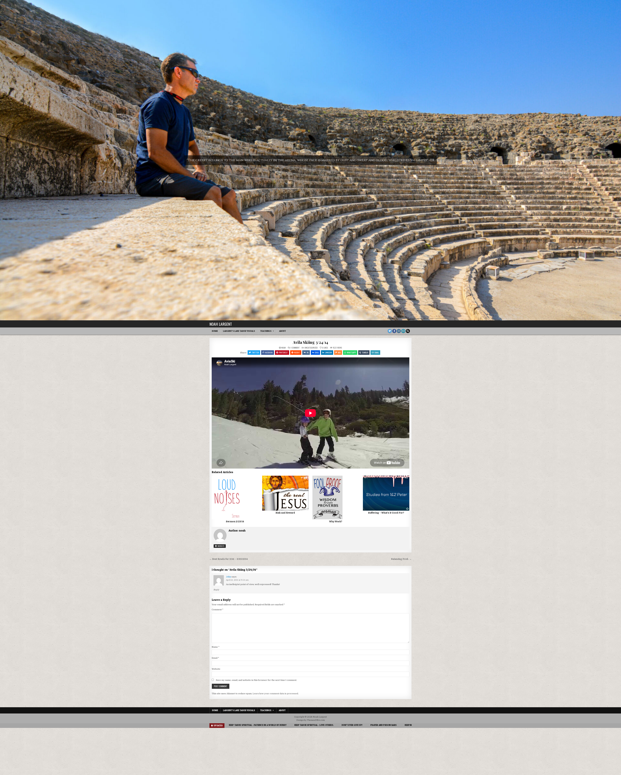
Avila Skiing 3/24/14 (310, 342)
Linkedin (328, 352)
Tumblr (365, 352)
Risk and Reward (285, 512)
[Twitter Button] (390, 331)
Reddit (297, 352)
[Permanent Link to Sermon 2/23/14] (235, 497)
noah (283, 348)
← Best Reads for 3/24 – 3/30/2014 (228, 559)
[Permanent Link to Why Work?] (335, 497)
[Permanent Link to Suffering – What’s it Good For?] (386, 493)
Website (220, 546)
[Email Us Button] (403, 331)
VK (308, 352)
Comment (217, 609)
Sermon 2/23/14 (235, 521)
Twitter (255, 352)
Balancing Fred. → (401, 559)
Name (215, 647)
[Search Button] (408, 331)
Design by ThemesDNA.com (310, 720)
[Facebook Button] (394, 331)
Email (377, 352)
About (282, 331)
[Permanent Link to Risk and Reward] (285, 493)
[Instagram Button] (399, 331)
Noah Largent (220, 324)
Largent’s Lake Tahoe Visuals (239, 331)
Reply (216, 590)
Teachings (266, 331)
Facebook (269, 352)
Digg (317, 352)
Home (215, 331)
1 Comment (295, 348)
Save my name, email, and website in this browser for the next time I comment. (256, 680)
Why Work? (335, 521)
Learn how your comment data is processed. (276, 693)
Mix (339, 352)
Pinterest (283, 352)
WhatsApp (351, 352)
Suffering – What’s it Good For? (386, 512)
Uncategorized (311, 347)
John (228, 577)
